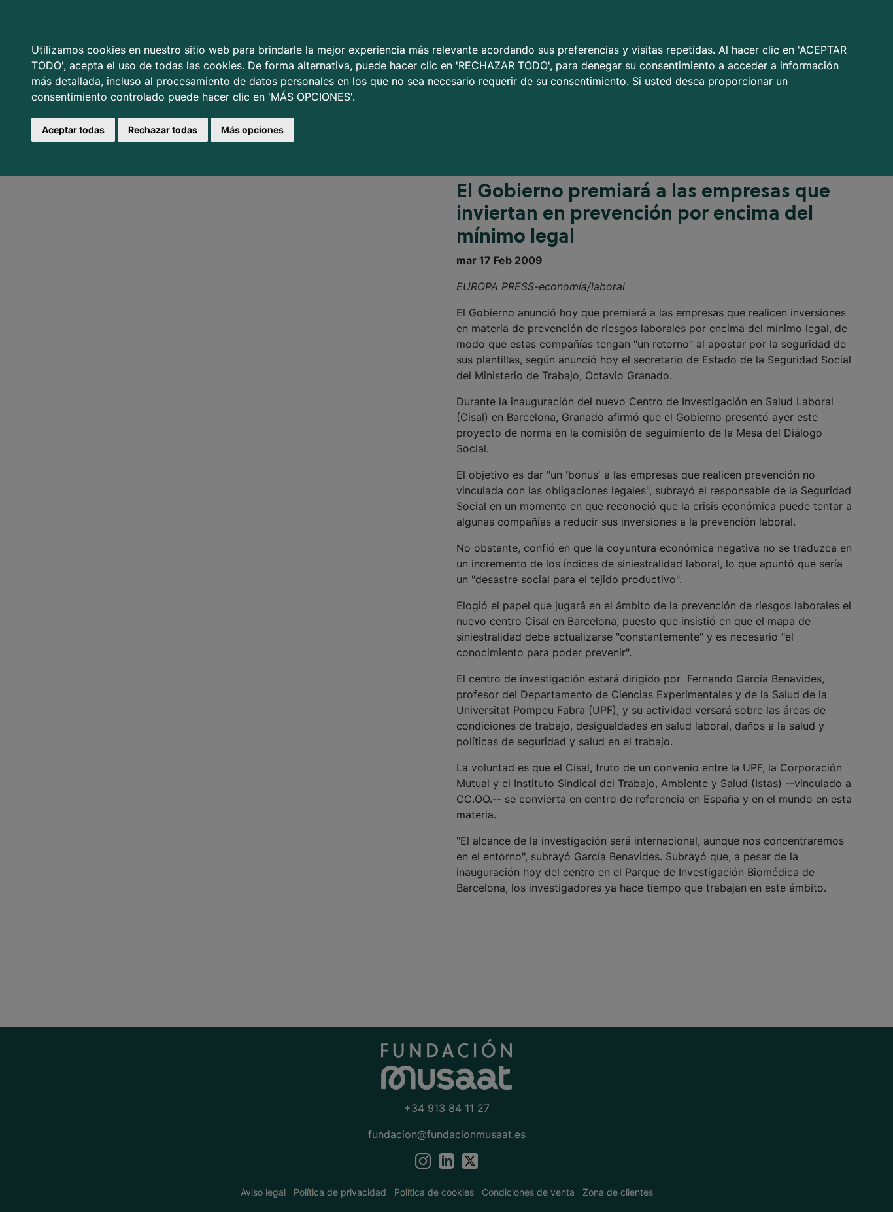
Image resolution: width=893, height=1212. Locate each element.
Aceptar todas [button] (73, 129)
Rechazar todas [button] (162, 129)
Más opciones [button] (252, 129)
